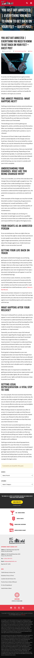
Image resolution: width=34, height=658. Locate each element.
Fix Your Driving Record (6, 585)
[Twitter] (15, 607)
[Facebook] (11, 607)
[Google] (23, 607)
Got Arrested (18, 51)
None (31, 51)
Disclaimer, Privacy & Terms (7, 575)
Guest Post (23, 51)
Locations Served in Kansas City (8, 578)
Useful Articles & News (6, 588)
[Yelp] (19, 607)
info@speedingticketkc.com (10, 561)
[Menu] (31, 3)
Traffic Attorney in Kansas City (8, 572)
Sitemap (23, 614)
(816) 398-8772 (17, 502)
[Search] (27, 3)
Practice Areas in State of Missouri (9, 582)
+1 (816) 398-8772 (7, 558)
